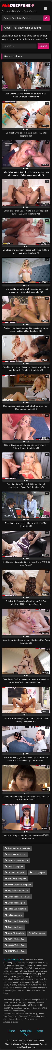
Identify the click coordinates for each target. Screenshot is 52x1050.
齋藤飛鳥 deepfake (16, 951)
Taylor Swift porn (15, 927)
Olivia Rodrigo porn (16, 903)
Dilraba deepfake (15, 866)
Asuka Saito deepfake (18, 860)
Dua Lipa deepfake (16, 872)
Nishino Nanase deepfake (19, 884)
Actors (40, 1031)
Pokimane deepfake (17, 909)
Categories (25, 1031)
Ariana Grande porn (17, 854)
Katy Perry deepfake (17, 878)
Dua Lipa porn (38, 872)
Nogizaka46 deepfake (18, 890)
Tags (26, 1034)
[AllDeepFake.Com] (21, 6)
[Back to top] (43, 1041)
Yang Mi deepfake (16, 933)
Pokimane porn (15, 915)
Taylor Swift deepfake (17, 921)
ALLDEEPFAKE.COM (12, 960)
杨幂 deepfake (38, 933)
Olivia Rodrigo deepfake (19, 897)
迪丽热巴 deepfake (16, 945)
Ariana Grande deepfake (19, 848)
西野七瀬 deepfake (16, 939)
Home (12, 1031)
